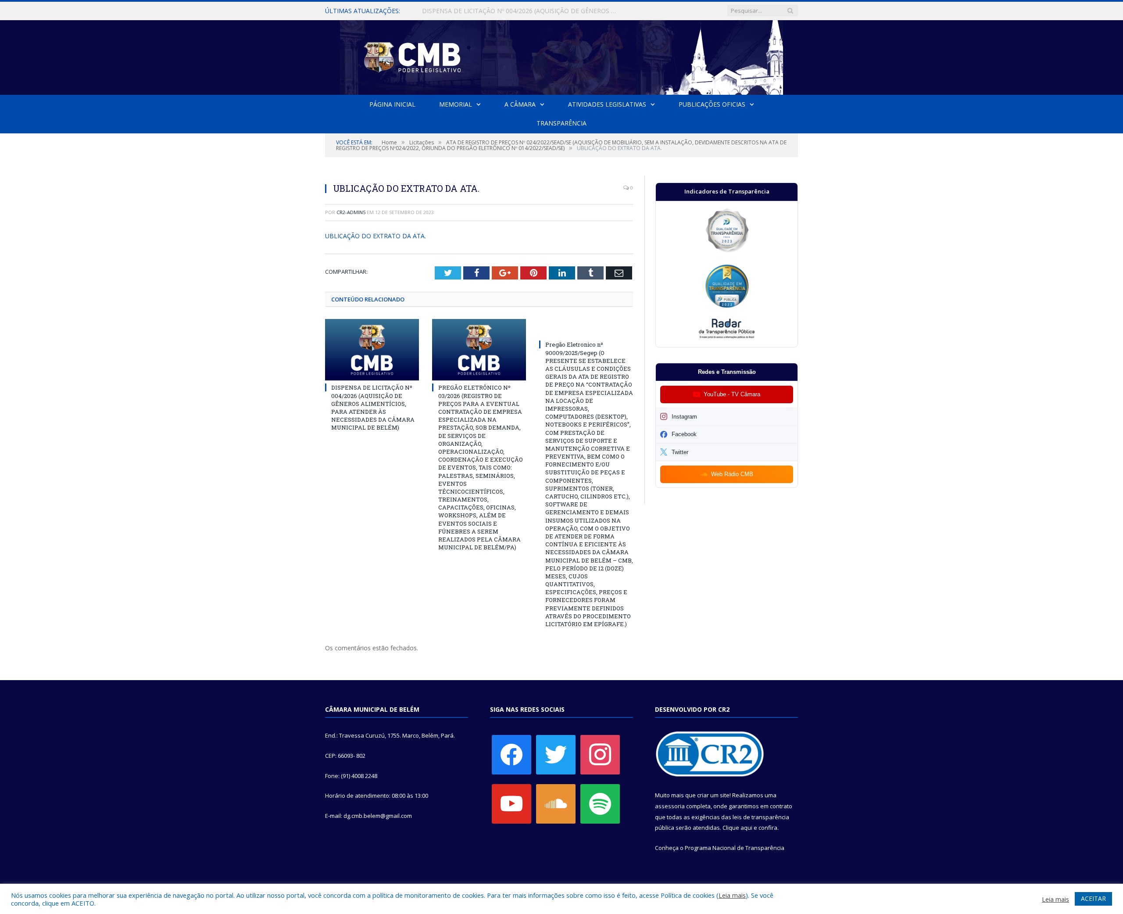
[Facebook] (511, 754)
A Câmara (520, 104)
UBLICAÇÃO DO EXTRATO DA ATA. (375, 236)
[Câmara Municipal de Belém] (561, 55)
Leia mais (732, 895)
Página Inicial (392, 104)
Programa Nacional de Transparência (734, 848)
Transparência (561, 123)
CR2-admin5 (350, 212)
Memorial (455, 104)
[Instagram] (600, 754)
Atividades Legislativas (607, 104)
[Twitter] (556, 754)
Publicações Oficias (712, 104)
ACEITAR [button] (1093, 898)
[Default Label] (511, 803)
